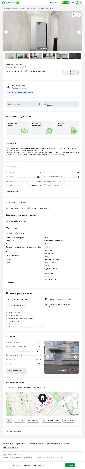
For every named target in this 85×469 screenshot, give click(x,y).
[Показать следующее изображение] (79, 32)
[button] (10, 56)
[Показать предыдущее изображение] (6, 32)
